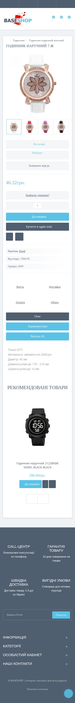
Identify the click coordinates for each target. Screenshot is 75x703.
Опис (37, 316)
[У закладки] (45, 484)
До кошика (31, 484)
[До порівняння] (52, 484)
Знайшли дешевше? (37, 195)
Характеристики (37, 326)
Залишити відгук (39, 165)
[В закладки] (9, 237)
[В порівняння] (19, 237)
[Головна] (7, 40)
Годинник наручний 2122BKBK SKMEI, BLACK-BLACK (37, 465)
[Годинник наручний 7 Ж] (37, 83)
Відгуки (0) (37, 336)
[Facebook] (34, 627)
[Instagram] (41, 627)
